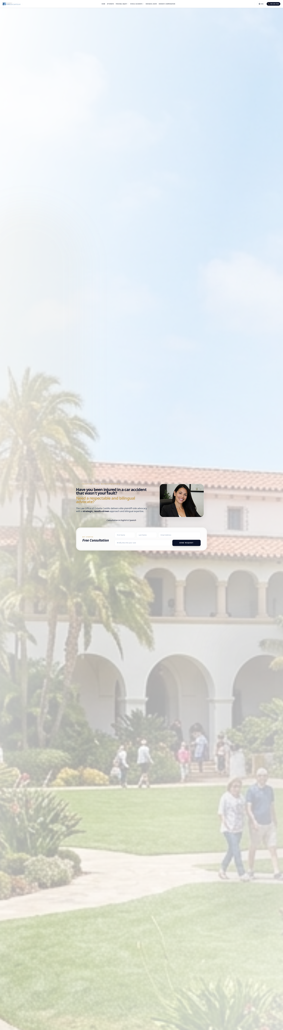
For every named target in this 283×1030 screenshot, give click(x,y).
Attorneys (110, 4)
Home (103, 4)
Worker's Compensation (167, 4)
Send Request (186, 543)
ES (262, 4)
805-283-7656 (91, 520)
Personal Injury (121, 4)
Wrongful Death (151, 4)
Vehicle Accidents (136, 4)
